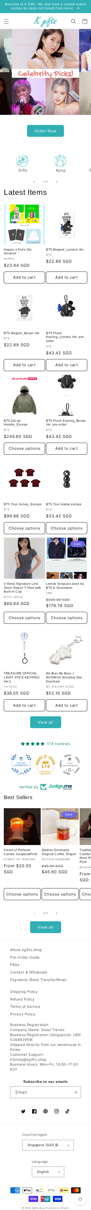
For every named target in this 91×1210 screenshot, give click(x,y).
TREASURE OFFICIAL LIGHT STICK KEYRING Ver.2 (21, 677)
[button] (6, 21)
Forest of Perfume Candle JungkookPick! (21, 852)
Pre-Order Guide (25, 957)
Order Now (45, 130)
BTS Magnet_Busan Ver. (22, 333)
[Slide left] (34, 913)
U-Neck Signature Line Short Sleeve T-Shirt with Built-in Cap (22, 587)
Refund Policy (22, 999)
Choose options (24, 448)
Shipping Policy (24, 991)
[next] (56, 181)
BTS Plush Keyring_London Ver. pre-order (65, 337)
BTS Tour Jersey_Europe (22, 504)
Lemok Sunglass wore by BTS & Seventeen (65, 586)
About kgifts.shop (26, 950)
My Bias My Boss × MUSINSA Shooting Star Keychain (64, 677)
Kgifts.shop (38, 1208)
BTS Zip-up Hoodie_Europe (16, 423)
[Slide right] (56, 913)
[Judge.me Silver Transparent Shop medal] (70, 764)
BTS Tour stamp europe (64, 504)
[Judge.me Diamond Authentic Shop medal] (21, 764)
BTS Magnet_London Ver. (65, 249)
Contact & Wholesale (28, 972)
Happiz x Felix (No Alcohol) (18, 251)
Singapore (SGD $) (43, 1145)
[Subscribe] (75, 1092)
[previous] (34, 181)
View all (46, 722)
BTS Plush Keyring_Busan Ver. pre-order (66, 423)
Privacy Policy (22, 1014)
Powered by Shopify (57, 1208)
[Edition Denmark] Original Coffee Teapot (59, 852)
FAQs (14, 964)
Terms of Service (25, 1006)
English (43, 1172)
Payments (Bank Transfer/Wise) (38, 980)
